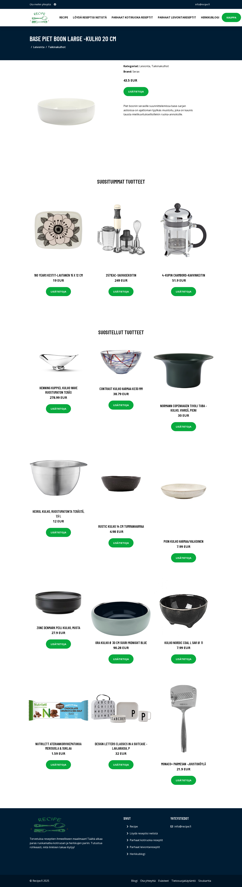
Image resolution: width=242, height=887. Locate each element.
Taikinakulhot (57, 47)
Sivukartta (204, 881)
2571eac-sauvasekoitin (121, 275)
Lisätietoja (136, 91)
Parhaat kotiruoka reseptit (132, 17)
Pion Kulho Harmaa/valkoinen (183, 541)
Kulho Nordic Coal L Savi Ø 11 (183, 643)
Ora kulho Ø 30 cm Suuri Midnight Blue (121, 643)
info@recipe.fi (202, 4)
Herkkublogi (210, 17)
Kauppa (231, 17)
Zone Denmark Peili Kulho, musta (58, 628)
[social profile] (55, 4)
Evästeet (163, 881)
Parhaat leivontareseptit (177, 17)
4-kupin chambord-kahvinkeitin (183, 275)
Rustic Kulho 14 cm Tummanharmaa (121, 526)
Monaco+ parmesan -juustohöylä (183, 764)
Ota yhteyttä (148, 881)
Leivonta (38, 47)
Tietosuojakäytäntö (183, 881)
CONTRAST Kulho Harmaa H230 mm (121, 389)
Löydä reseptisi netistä (90, 17)
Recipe (63, 17)
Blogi (134, 881)
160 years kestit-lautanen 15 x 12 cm (58, 275)
